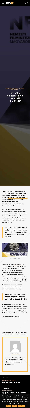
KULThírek (16, 89)
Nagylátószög (7, 334)
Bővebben (21, 406)
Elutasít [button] (14, 406)
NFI (21, 334)
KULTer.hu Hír (8, 88)
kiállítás (14, 332)
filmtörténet (8, 332)
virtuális (25, 334)
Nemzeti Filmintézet (14, 197)
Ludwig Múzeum (18, 264)
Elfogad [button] (8, 406)
